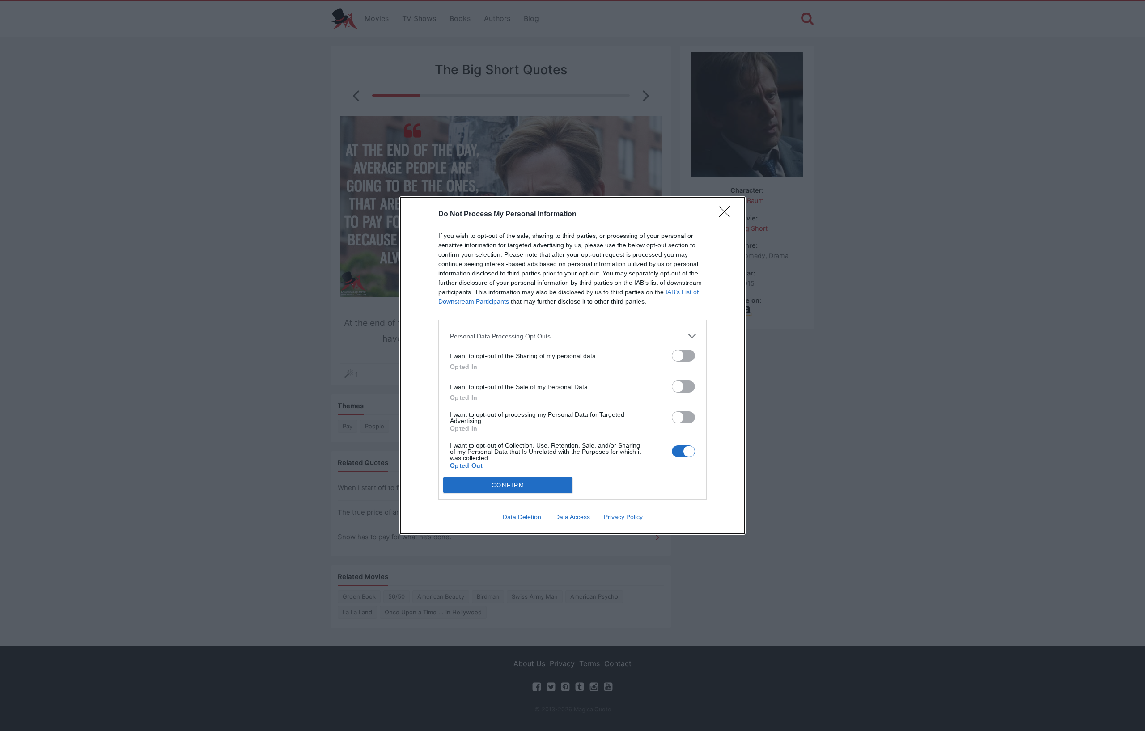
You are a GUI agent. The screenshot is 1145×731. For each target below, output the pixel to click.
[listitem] (572, 336)
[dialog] (572, 365)
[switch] (683, 356)
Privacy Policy (623, 516)
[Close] (727, 214)
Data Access (572, 516)
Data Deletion (522, 516)
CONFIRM (508, 485)
